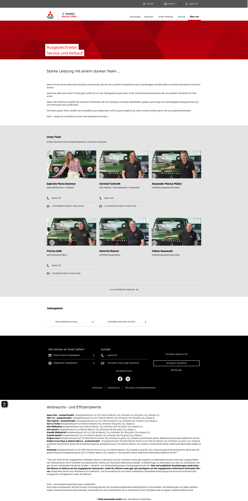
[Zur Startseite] (66, 15)
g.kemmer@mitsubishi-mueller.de (67, 206)
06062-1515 (109, 198)
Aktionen (148, 16)
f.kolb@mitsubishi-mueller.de (65, 273)
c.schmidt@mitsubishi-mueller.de (120, 206)
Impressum (97, 388)
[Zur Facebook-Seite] (120, 379)
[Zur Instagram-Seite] (128, 379)
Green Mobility (165, 16)
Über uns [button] (194, 16)
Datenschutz (114, 388)
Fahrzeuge (135, 16)
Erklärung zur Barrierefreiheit (140, 388)
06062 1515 (56, 198)
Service (181, 16)
